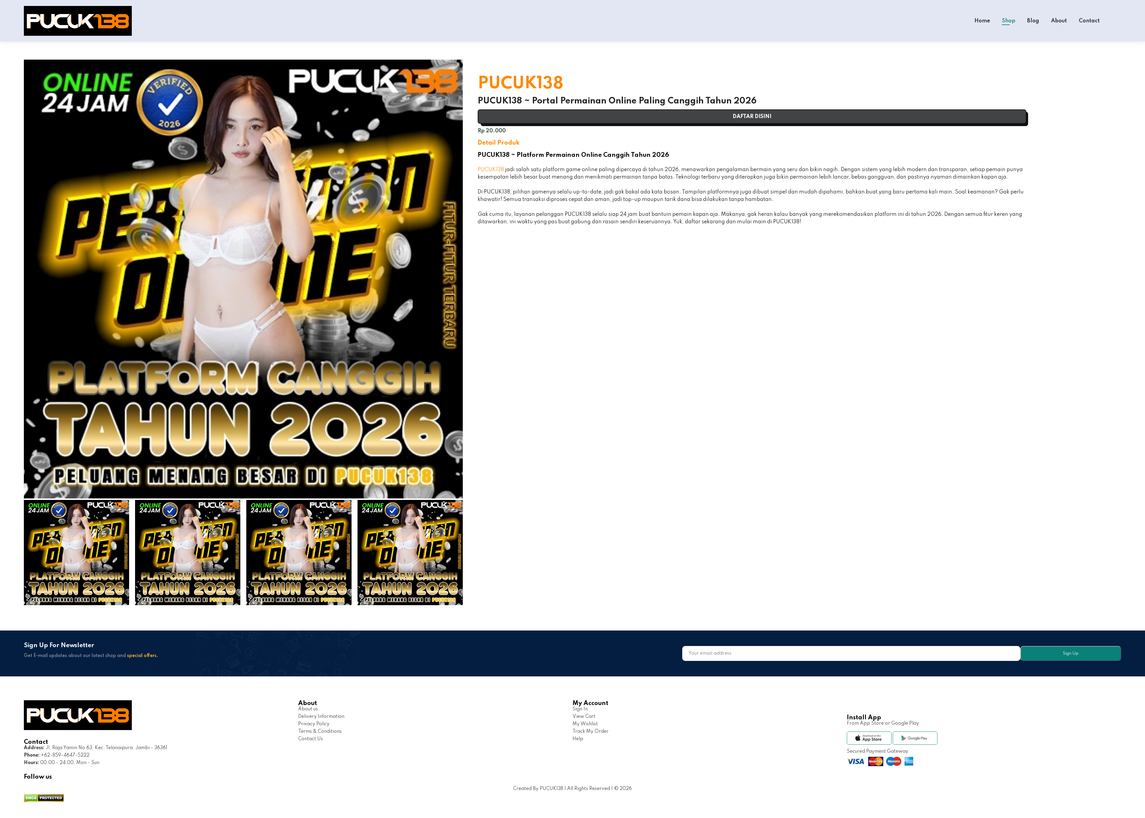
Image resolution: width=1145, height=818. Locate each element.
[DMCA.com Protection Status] (44, 799)
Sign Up (1071, 653)
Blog (1033, 21)
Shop (1008, 21)
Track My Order (590, 731)
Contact (1089, 21)
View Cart (583, 716)
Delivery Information (321, 716)
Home (982, 21)
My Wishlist (585, 724)
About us (308, 709)
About (1059, 21)
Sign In (580, 709)
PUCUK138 (491, 169)
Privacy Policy (313, 724)
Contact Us (310, 739)
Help (577, 739)
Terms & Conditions (320, 731)
